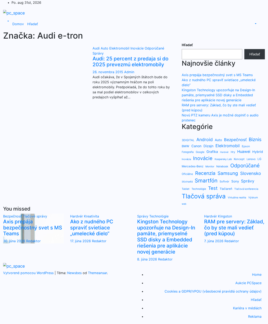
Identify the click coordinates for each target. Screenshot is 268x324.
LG (259, 159)
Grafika (212, 152)
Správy (98, 53)
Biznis (255, 139)
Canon (196, 146)
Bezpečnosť (235, 139)
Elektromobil (119, 48)
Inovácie (137, 48)
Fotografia (188, 152)
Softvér (224, 181)
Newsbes (74, 273)
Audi (97, 48)
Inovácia (186, 159)
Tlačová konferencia (246, 188)
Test (213, 188)
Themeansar (97, 273)
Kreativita (91, 216)
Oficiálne (187, 174)
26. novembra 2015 (108, 72)
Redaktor (33, 241)
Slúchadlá (187, 181)
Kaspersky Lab (223, 159)
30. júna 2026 (14, 241)
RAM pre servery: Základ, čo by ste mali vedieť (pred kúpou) (234, 228)
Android (204, 139)
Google (200, 152)
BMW (185, 146)
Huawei (243, 151)
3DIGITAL (188, 140)
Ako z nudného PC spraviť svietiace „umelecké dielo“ (91, 228)
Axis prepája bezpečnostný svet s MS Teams (217, 75)
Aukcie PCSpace (248, 283)
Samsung (228, 173)
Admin (129, 72)
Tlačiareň (226, 188)
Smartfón (206, 180)
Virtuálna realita (237, 197)
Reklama (255, 316)
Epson (246, 146)
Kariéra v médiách (247, 308)
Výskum (253, 197)
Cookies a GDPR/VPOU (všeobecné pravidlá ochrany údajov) (213, 291)
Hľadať (32, 24)
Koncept (239, 159)
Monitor (209, 166)
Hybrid (257, 152)
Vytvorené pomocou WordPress (29, 273)
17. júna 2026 (81, 241)
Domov (18, 24)
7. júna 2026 (214, 241)
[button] (7, 21)
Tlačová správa (204, 196)
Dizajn (208, 146)
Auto (105, 48)
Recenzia (205, 173)
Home (257, 274)
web (184, 203)
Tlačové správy (35, 216)
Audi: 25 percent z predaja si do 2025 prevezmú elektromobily (130, 62)
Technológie (199, 188)
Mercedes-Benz (192, 166)
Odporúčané (154, 48)
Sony (235, 181)
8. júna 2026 (147, 259)
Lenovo (251, 159)
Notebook (222, 166)
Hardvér (224, 152)
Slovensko (250, 173)
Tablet (185, 188)
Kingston (225, 216)
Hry (233, 152)
